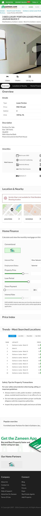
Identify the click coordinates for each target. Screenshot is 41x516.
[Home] (3, 2)
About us (4, 482)
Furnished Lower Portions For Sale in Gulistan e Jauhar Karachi (22, 425)
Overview (5, 86)
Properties (9, 2)
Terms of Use (6, 497)
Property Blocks (22, 2)
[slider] (23, 273)
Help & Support (6, 491)
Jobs (2, 488)
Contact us (5, 485)
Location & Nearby (20, 86)
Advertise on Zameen (9, 494)
